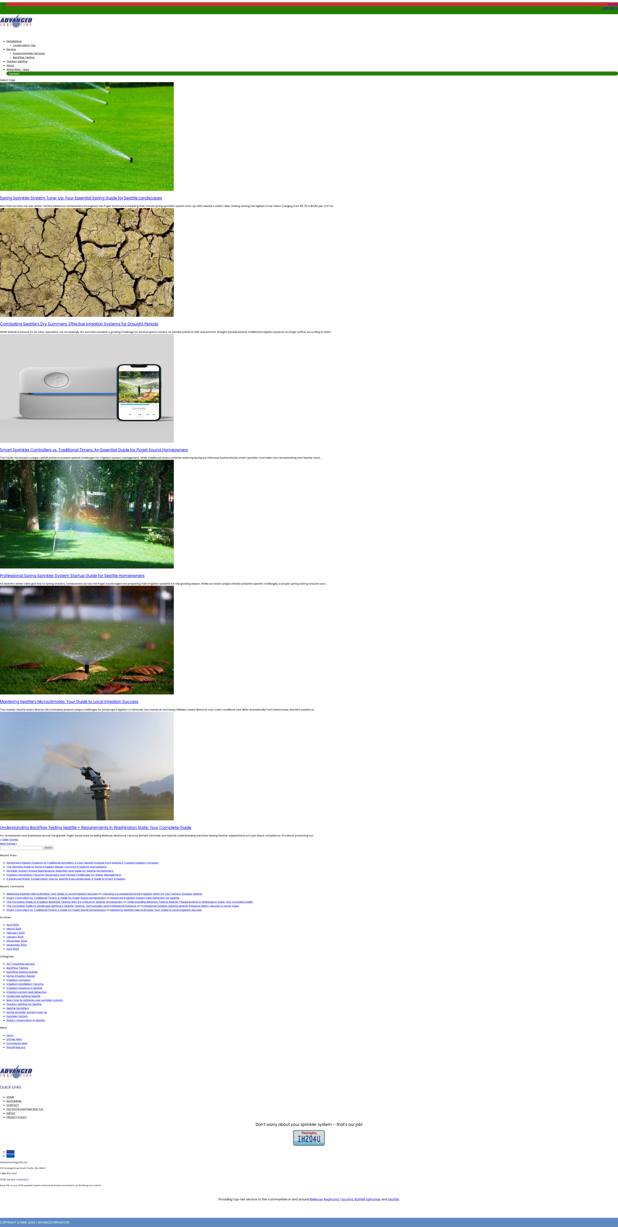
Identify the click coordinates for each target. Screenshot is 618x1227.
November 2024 (16, 945)
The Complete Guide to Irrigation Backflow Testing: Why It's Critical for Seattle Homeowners (64, 902)
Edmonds (373, 1199)
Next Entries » (8, 843)
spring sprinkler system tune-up (26, 1012)
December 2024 (16, 941)
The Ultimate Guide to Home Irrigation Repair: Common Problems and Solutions (56, 867)
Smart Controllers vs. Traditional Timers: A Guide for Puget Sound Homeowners (56, 898)
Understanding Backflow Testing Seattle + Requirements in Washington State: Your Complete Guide (95, 827)
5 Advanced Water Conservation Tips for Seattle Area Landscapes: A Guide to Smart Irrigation (65, 879)
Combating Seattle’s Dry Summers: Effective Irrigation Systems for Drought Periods (79, 324)
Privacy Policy (16, 1117)
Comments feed (16, 1043)
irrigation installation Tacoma (24, 984)
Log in (10, 1035)
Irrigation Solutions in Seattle (24, 988)
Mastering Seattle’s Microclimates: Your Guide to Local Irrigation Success (69, 701)
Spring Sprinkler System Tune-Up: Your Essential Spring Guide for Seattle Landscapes (81, 198)
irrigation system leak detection (26, 992)
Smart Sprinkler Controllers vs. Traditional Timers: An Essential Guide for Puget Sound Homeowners (94, 450)
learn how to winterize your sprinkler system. (35, 1000)
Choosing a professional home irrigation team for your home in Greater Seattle (152, 894)
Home (10, 1097)
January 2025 (14, 937)
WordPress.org (15, 1047)
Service (11, 49)
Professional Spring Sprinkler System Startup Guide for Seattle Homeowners (72, 575)
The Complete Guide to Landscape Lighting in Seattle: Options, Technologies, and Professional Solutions (71, 906)
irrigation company (18, 980)
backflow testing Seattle (21, 972)
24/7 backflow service (20, 964)
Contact (14, 73)
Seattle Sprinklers (17, 1008)
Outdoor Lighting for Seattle (24, 1004)
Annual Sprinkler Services (29, 53)
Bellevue (316, 1199)
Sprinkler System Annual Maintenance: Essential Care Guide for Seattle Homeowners (59, 871)
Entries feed (14, 1039)
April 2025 (12, 925)
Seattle (393, 1199)
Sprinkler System (17, 1016)
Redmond (331, 1199)
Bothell (360, 1199)
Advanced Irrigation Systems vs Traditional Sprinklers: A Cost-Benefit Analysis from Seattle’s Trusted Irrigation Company (82, 863)
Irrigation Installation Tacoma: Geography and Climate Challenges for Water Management (63, 875)
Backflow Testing (23, 57)
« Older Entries (9, 839)
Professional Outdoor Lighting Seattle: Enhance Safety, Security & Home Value (190, 906)
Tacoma (346, 1199)
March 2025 (13, 929)
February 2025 (15, 933)
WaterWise (14, 1101)
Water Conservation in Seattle (25, 1020)
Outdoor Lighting (16, 61)
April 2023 (12, 949)
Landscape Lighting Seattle (23, 996)
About (10, 1113)
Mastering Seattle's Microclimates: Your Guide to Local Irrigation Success (52, 894)
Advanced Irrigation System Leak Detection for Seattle (144, 898)
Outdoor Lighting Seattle (24, 1109)
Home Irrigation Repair (20, 976)
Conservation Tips (24, 45)
